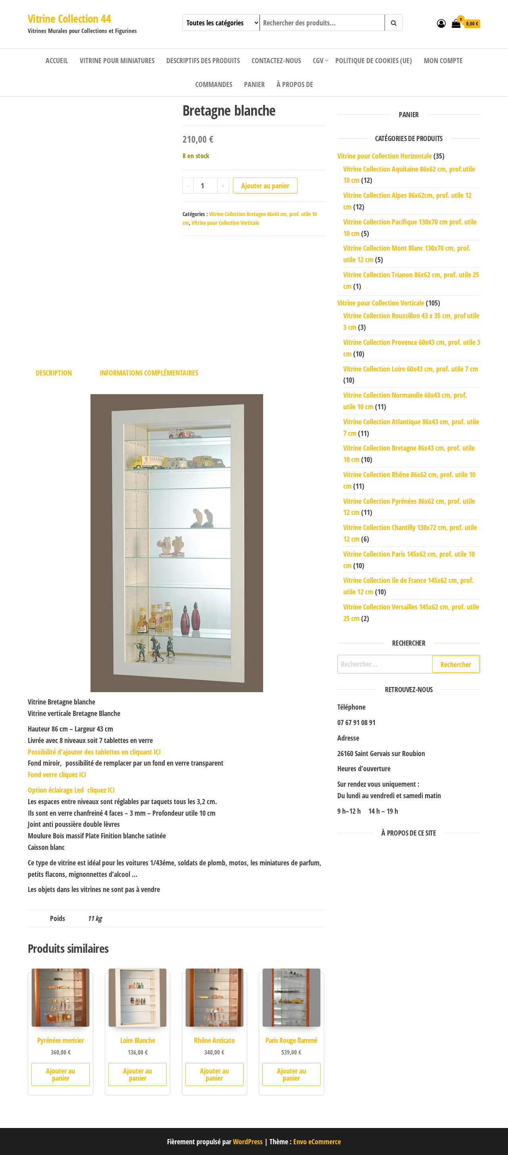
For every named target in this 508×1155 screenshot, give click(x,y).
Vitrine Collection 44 (69, 18)
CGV (318, 60)
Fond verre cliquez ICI (57, 774)
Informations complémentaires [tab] (149, 372)
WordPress (248, 1141)
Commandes (213, 84)
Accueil (57, 60)
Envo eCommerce (317, 1141)
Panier (254, 84)
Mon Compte (443, 60)
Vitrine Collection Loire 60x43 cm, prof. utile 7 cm (410, 368)
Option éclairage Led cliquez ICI (71, 790)
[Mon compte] (441, 23)
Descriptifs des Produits (203, 60)
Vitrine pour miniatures (117, 60)
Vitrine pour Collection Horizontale (384, 156)
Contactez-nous (276, 60)
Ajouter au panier (265, 185)
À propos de (295, 84)
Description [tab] (54, 372)
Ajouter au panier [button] (60, 1074)
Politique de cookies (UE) (373, 60)
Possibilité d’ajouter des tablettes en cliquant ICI (94, 751)
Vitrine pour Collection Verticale (225, 222)
